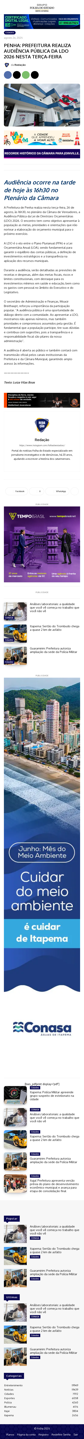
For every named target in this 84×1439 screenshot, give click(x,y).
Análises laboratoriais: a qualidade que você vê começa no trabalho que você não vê (54, 607)
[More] (75, 491)
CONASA (9, 617)
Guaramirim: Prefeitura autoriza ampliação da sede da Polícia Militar (53, 650)
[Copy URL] (35, 75)
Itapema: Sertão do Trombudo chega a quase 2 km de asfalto (54, 628)
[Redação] (7, 65)
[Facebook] (8, 75)
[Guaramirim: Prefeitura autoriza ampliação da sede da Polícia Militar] (15, 656)
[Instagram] (42, 464)
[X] (17, 75)
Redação (20, 64)
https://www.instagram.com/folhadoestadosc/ (42, 445)
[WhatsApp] (26, 75)
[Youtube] (47, 464)
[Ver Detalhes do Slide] (42, 400)
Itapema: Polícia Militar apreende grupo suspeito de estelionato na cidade (52, 1095)
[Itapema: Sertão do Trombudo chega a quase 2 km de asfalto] (15, 634)
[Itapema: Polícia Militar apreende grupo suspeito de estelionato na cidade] (15, 1095)
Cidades (9, 33)
